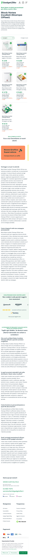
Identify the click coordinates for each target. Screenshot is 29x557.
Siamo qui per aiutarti (10, 478)
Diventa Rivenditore (7, 518)
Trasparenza (20, 504)
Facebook (12, 496)
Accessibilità (19, 518)
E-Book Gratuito (6, 521)
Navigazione (7, 504)
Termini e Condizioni (20, 508)
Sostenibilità (6, 511)
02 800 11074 (8, 489)
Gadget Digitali (6, 516)
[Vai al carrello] (23, 2)
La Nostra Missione (7, 513)
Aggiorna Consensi (20, 516)
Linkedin (6, 496)
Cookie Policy (19, 513)
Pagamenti (6, 529)
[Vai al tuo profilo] (19, 2)
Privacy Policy (19, 511)
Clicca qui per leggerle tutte (14, 316)
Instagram (19, 496)
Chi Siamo (5, 508)
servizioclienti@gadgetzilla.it (13, 491)
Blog (11, 516)
